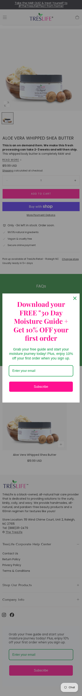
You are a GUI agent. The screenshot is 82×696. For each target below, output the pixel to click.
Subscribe (41, 386)
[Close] (75, 298)
